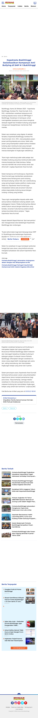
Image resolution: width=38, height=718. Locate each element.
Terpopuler (11, 6)
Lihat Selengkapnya (18, 648)
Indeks (20, 6)
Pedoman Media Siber (17, 707)
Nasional (12, 408)
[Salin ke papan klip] (23, 419)
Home (4, 6)
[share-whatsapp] (20, 419)
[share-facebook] (14, 419)
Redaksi (8, 707)
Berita (26, 6)
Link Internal (19, 709)
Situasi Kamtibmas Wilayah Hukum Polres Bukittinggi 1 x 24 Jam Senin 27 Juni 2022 (14, 599)
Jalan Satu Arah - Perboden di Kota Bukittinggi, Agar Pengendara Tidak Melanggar (14, 623)
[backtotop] (19, 694)
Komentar (20, 423)
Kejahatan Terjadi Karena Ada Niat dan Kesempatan (14, 639)
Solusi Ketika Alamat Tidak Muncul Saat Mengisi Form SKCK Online (14, 632)
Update (25, 239)
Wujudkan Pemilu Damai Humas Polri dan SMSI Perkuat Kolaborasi (18, 401)
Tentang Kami (28, 707)
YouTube (27, 705)
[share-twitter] (17, 419)
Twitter (23, 705)
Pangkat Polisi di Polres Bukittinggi (13, 590)
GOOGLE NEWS (30, 391)
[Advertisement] (19, 12)
